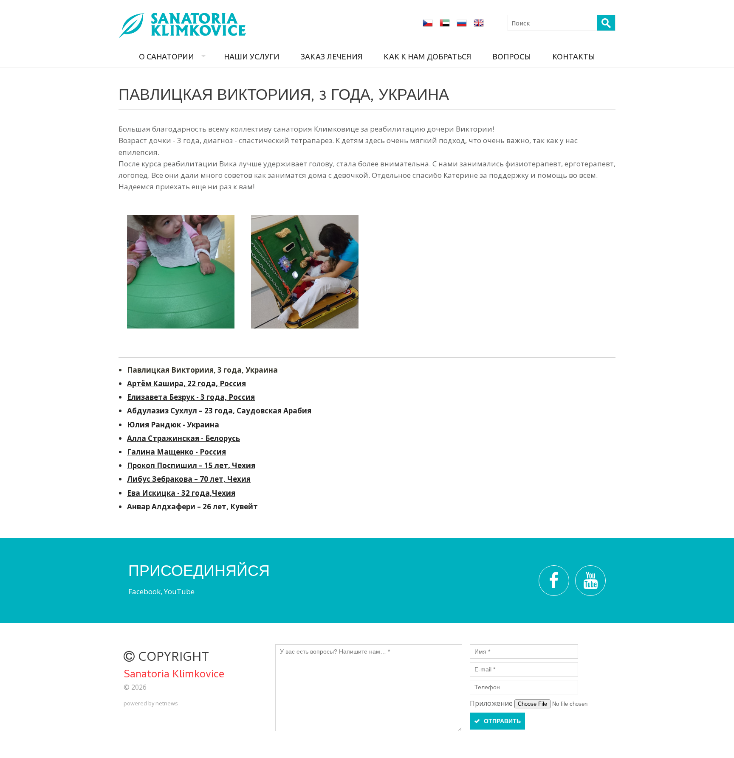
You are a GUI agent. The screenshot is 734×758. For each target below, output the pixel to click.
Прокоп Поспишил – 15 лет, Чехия (191, 465)
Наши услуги (251, 56)
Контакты (573, 56)
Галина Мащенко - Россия (176, 452)
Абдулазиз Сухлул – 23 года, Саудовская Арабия (219, 410)
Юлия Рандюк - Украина (173, 425)
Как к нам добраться (427, 56)
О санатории (166, 56)
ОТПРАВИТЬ (501, 721)
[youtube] (590, 580)
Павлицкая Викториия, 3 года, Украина (202, 370)
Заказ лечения (331, 56)
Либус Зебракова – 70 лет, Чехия (189, 479)
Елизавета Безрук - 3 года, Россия (191, 397)
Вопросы (511, 56)
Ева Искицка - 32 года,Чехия (181, 493)
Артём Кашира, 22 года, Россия (186, 383)
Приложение (492, 703)
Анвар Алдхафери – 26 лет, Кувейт (192, 506)
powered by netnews (151, 703)
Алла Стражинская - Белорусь (183, 438)
